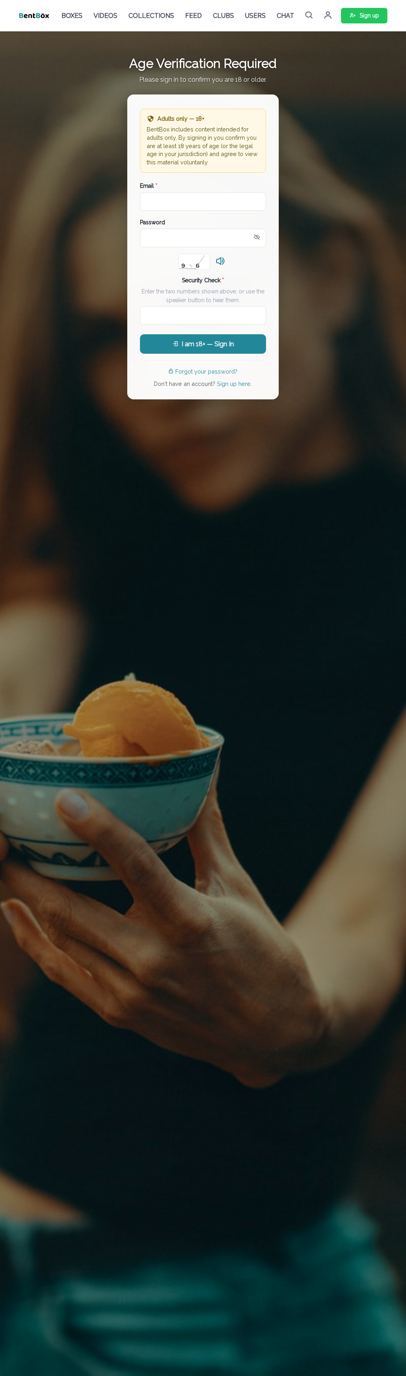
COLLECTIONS (151, 15)
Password (152, 222)
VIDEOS (105, 15)
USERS (255, 15)
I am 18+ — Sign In (208, 344)
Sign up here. (234, 383)
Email (148, 186)
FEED (193, 15)
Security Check (203, 280)
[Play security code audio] (220, 261)
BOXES (71, 15)
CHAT (285, 15)
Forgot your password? (206, 371)
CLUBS (223, 15)
